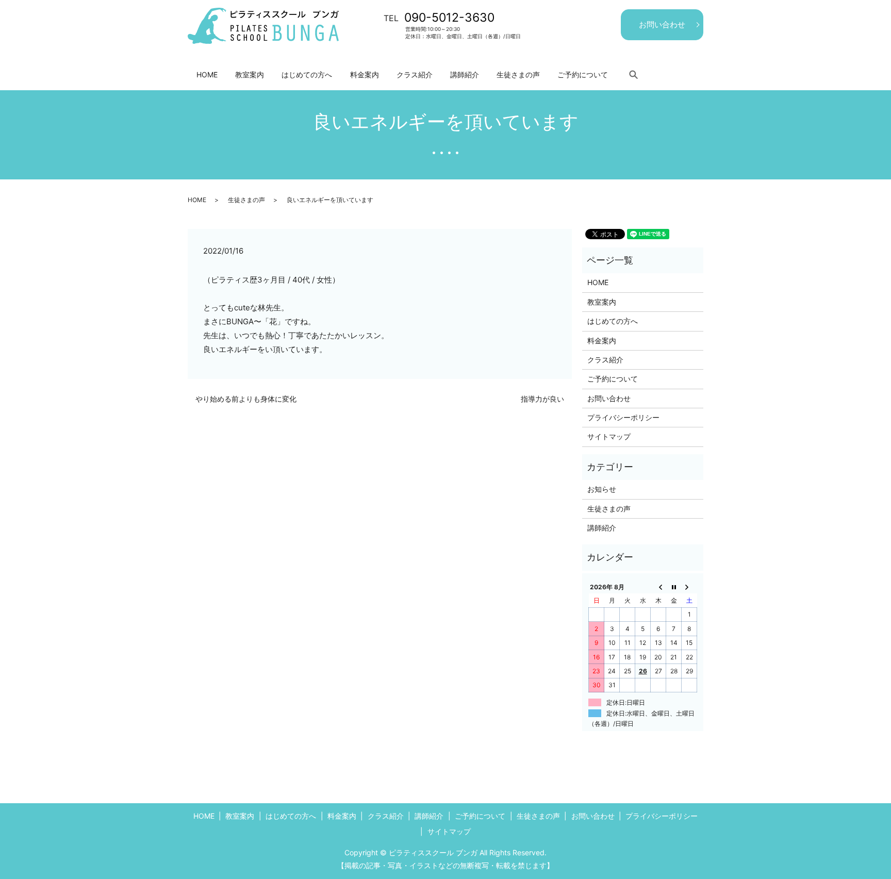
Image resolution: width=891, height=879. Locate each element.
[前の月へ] (658, 586)
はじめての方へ (307, 74)
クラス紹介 (415, 74)
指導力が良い (542, 398)
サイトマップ (609, 436)
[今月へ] (674, 586)
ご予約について (582, 74)
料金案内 (364, 74)
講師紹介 (464, 74)
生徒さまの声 (518, 74)
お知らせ (601, 489)
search (633, 74)
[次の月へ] (689, 586)
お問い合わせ (662, 24)
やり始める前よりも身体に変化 (245, 398)
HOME (207, 74)
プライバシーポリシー (623, 417)
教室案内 (249, 74)
